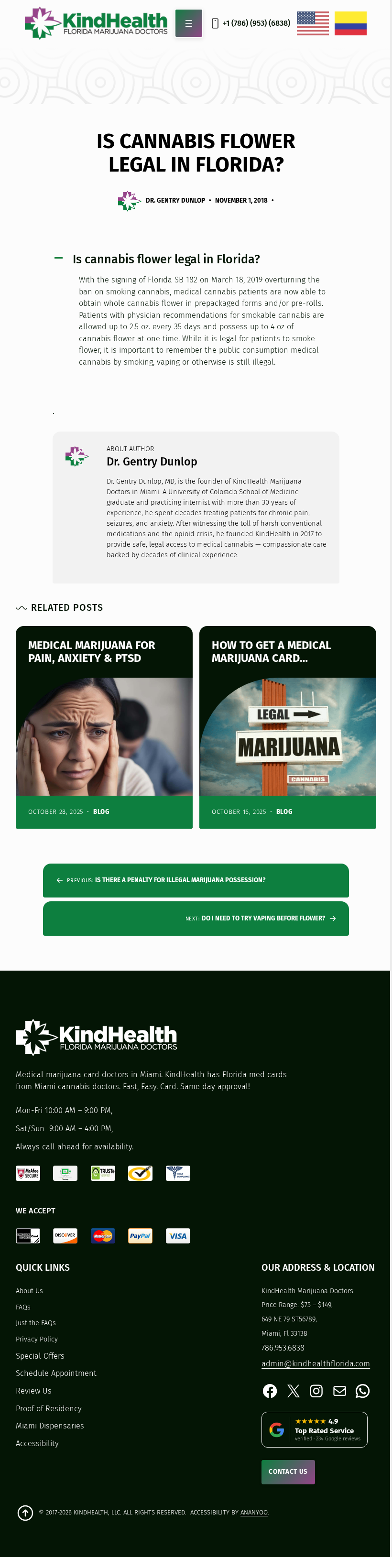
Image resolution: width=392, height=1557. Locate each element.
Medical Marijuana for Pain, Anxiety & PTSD (91, 652)
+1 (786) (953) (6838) (256, 23)
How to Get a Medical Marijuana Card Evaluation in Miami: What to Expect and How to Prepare (284, 652)
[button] (196, 260)
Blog (101, 812)
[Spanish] (351, 23)
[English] (313, 23)
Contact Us (288, 1472)
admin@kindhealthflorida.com (315, 1363)
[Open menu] (189, 23)
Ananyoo (254, 1512)
